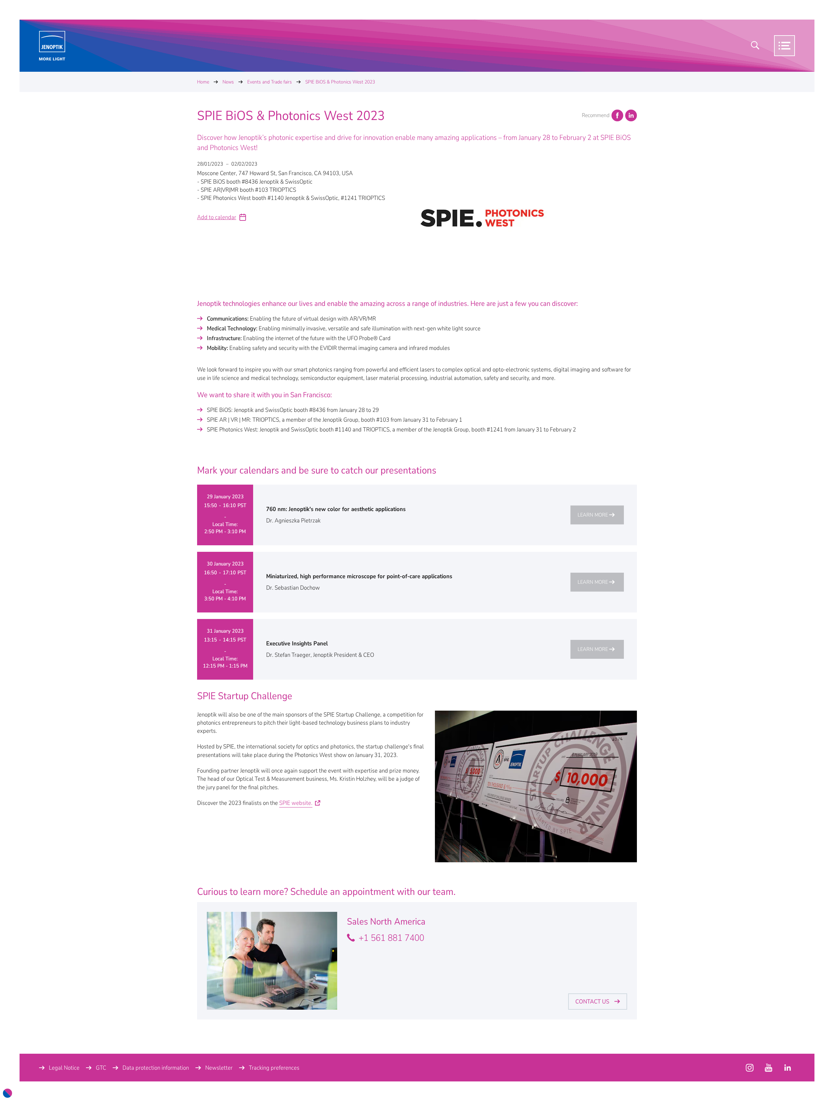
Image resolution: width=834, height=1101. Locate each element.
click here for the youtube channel (749, 1067)
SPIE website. (295, 803)
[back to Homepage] (52, 46)
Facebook (617, 115)
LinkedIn (631, 115)
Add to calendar (216, 217)
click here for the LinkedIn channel (787, 1067)
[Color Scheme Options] (7, 1093)
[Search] (755, 45)
